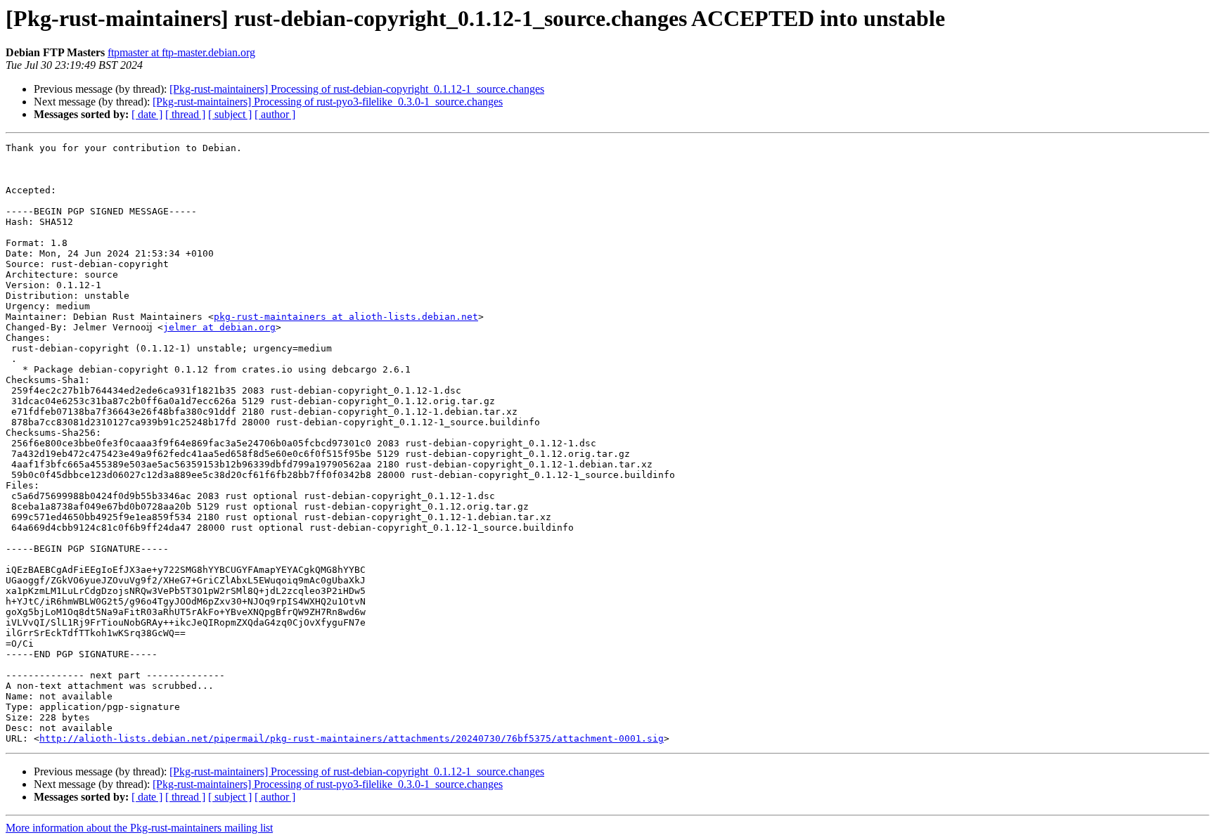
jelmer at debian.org (219, 327)
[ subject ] (230, 114)
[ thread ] (185, 114)
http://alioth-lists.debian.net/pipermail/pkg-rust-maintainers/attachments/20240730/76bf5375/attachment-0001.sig (351, 738)
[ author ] (275, 114)
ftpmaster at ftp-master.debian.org (181, 52)
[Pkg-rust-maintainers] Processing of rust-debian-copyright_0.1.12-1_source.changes (356, 89)
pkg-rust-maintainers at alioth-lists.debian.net (346, 316)
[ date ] (146, 114)
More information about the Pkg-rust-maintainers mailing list (139, 828)
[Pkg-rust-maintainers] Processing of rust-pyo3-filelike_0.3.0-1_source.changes (328, 102)
